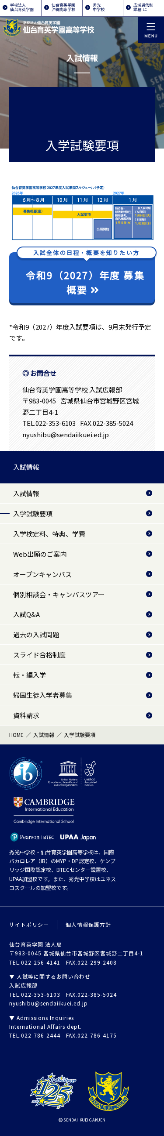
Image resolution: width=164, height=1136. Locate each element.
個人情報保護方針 (88, 924)
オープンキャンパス (42, 574)
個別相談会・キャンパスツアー (59, 594)
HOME (16, 734)
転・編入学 (29, 674)
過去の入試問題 (36, 634)
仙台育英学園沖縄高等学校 (63, 7)
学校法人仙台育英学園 (22, 7)
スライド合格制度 (39, 654)
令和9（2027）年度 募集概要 (85, 274)
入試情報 (26, 467)
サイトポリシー (29, 924)
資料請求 (26, 715)
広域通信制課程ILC (143, 7)
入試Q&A (26, 614)
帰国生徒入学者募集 (42, 695)
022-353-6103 (55, 423)
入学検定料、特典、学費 (49, 533)
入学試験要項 (32, 513)
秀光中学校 (99, 7)
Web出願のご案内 (39, 554)
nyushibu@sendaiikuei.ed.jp (65, 434)
